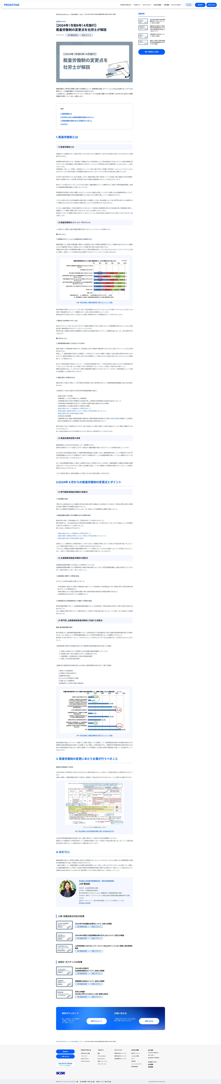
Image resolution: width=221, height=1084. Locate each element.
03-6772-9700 (65, 1064)
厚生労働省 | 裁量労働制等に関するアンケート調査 (96, 302)
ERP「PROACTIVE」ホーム (62, 14)
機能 (99, 1053)
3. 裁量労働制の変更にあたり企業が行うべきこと (76, 121)
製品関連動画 (134, 1066)
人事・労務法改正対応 (72, 35)
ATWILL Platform (85, 1061)
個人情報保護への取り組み (86, 1081)
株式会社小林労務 (84, 903)
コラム (81, 14)
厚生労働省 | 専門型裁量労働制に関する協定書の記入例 (96, 831)
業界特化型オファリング (120, 1056)
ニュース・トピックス (136, 1064)
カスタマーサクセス (153, 1057)
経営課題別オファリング (120, 1058)
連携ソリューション (102, 1061)
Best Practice (101, 1058)
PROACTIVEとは (126, 5)
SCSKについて (152, 1062)
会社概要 (150, 1064)
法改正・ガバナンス (86, 35)
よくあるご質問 (135, 1056)
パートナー (151, 1055)
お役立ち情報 (157, 5)
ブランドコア (84, 1056)
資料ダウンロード (135, 1053)
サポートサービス (102, 1064)
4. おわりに (64, 124)
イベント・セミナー (176, 5)
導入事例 (166, 5)
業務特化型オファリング (120, 1053)
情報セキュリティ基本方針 (102, 1081)
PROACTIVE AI (85, 1058)
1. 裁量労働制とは (66, 114)
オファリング (146, 5)
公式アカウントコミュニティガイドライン (66, 1081)
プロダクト (137, 5)
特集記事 (133, 1061)
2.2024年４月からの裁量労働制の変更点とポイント (77, 117)
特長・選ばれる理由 (85, 1053)
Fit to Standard (102, 1056)
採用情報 (150, 1067)
